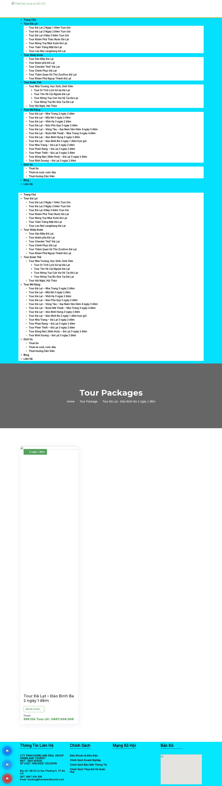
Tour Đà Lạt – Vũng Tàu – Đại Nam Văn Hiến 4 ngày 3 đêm (63, 129)
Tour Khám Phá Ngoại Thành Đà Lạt (50, 78)
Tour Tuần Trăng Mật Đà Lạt (45, 47)
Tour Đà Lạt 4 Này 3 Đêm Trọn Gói (49, 35)
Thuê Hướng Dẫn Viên (42, 176)
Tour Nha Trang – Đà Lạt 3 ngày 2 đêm (52, 145)
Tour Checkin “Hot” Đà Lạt (44, 66)
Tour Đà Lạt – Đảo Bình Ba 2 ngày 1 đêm (49, 698)
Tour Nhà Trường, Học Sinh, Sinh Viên (51, 86)
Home (71, 401)
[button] (111, 191)
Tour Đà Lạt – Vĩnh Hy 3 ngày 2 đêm (50, 121)
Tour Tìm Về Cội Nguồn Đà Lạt (52, 94)
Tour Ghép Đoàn (33, 55)
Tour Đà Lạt (31, 23)
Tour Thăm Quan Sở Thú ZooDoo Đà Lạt (53, 74)
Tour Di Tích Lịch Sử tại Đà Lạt (52, 90)
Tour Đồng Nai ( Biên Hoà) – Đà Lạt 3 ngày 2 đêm (58, 156)
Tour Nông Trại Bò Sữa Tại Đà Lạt (54, 102)
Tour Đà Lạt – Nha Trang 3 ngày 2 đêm (52, 113)
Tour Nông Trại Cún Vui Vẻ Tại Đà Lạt (56, 98)
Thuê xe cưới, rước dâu (42, 172)
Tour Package (89, 401)
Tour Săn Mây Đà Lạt (41, 58)
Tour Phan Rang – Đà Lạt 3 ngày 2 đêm (52, 148)
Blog (26, 180)
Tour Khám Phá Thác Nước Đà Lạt (49, 39)
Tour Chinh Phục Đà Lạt (43, 70)
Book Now (33, 709)
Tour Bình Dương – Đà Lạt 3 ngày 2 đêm (52, 160)
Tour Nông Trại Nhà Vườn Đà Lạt (48, 43)
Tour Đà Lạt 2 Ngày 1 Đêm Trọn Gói (50, 27)
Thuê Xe (34, 168)
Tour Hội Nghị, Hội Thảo (43, 105)
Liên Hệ (28, 184)
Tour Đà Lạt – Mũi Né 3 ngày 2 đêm (50, 117)
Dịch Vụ (28, 164)
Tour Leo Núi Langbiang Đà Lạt (47, 51)
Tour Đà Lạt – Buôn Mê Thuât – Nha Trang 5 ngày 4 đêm (62, 133)
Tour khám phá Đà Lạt (42, 62)
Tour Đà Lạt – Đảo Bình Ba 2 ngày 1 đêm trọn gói (58, 141)
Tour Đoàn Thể (32, 82)
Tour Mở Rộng (32, 109)
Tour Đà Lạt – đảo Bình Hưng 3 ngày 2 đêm (54, 137)
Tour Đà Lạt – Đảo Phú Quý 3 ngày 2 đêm (53, 125)
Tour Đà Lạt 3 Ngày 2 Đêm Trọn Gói (50, 31)
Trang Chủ (30, 19)
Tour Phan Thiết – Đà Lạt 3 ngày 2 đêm (52, 152)
